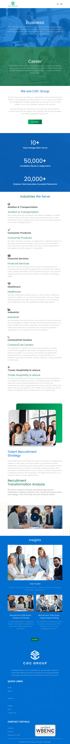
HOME (9, 688)
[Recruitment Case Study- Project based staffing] (49, 612)
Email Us (10, 732)
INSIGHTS (10, 698)
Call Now (11, 728)
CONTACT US (12, 713)
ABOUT (10, 691)
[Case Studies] (35, 568)
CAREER (10, 706)
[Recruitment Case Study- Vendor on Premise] (21, 612)
